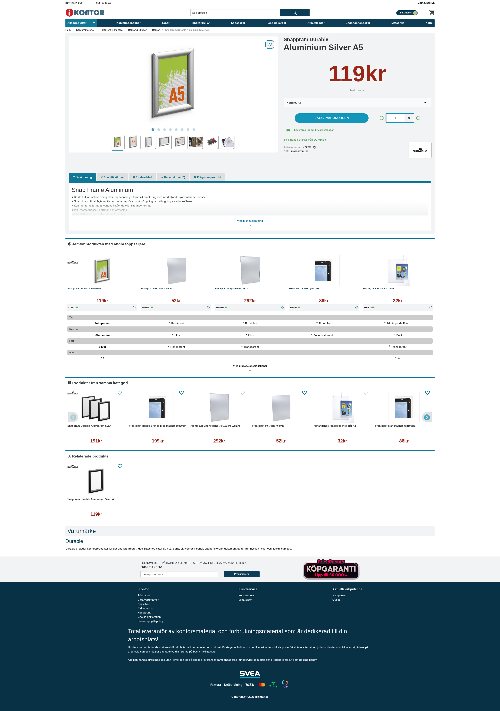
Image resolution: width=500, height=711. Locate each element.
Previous (73, 417)
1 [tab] (153, 130)
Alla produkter (76, 22)
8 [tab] (194, 130)
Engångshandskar (358, 22)
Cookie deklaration (149, 616)
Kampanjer (339, 595)
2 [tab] (159, 130)
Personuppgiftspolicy (150, 621)
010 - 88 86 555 (103, 3)
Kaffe (429, 22)
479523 (307, 147)
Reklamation (145, 608)
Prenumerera (241, 574)
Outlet (336, 599)
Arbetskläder (315, 22)
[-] (382, 118)
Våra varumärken (148, 599)
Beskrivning (83, 177)
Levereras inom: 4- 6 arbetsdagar (314, 130)
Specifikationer (113, 177)
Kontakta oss (73, 3)
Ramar (156, 30)
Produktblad (143, 177)
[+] (418, 118)
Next (427, 417)
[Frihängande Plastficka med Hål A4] (398, 270)
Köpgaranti (144, 612)
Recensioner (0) (174, 177)
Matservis (397, 22)
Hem (68, 30)
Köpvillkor (144, 604)
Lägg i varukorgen (332, 118)
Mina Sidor (425, 3)
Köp (84, 279)
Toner (165, 22)
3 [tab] (164, 130)
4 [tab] (170, 130)
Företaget (144, 595)
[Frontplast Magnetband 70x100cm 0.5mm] (250, 270)
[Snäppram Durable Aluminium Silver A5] (173, 82)
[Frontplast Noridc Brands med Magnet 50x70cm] (158, 407)
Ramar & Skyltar (137, 30)
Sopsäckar (238, 22)
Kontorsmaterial (85, 30)
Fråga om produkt (208, 177)
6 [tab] (182, 130)
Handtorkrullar (200, 22)
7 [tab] (188, 130)
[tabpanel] (173, 82)
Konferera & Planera (111, 30)
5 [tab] (176, 130)
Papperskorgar (276, 22)
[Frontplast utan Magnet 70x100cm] (324, 270)
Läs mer (122, 279)
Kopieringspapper (128, 22)
